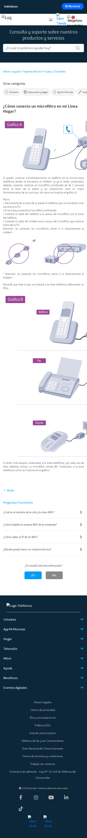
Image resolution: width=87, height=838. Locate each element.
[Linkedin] (66, 797)
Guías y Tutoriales (55, 71)
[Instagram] (36, 797)
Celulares (9, 619)
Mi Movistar (73, 6)
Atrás (10, 490)
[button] (71, 19)
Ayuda (7, 668)
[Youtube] (51, 797)
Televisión (10, 649)
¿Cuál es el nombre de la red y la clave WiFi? (28, 512)
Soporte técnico (32, 71)
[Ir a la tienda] (61, 19)
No (54, 575)
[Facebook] (20, 797)
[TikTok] (20, 809)
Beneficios (10, 678)
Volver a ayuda (11, 71)
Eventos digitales (15, 688)
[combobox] (43, 6)
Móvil (7, 658)
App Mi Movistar (14, 629)
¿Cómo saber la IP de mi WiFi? (20, 537)
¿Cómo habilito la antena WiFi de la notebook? (30, 524)
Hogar (7, 639)
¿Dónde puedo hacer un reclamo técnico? (27, 549)
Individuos (11, 6)
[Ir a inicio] (6, 19)
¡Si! (33, 575)
